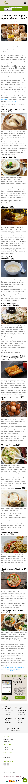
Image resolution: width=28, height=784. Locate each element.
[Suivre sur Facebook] (5, 764)
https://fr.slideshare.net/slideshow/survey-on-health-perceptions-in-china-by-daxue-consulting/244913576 (13, 669)
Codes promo (7, 757)
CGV (4, 776)
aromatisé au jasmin (12, 101)
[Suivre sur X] (8, 764)
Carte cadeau (7, 755)
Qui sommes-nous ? (8, 739)
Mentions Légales (10, 776)
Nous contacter (7, 741)
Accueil (8, 44)
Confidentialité (18, 776)
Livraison (6, 747)
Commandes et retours (9, 749)
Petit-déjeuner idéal (16, 44)
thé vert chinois (5, 99)
